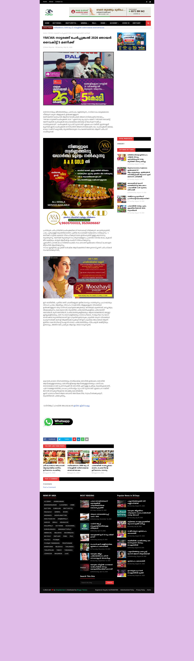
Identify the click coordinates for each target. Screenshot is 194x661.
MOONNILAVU (69, 533)
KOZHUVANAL (70, 526)
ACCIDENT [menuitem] (113, 23)
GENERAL (57, 512)
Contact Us (59, 2)
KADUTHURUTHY (49, 519)
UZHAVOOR (48, 554)
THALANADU (69, 547)
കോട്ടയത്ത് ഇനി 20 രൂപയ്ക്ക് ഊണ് (102, 536)
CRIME (72, 505)
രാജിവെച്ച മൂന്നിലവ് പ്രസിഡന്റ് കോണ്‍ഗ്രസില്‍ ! (139, 198)
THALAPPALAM (49, 550)
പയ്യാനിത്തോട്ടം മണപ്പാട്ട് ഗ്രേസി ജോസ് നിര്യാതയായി (139, 553)
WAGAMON (58, 554)
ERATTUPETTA (68, 508)
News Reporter (49, 47)
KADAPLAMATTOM (61, 515)
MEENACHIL (48, 533)
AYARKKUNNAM (59, 502)
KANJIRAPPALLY (63, 519)
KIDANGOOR (64, 522)
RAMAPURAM (48, 547)
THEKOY (59, 550)
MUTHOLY (47, 536)
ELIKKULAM (57, 508)
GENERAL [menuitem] (84, 23)
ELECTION (47, 508)
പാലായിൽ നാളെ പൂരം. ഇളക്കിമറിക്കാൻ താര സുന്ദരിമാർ (137, 208)
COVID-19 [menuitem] (125, 23)
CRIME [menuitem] (102, 23)
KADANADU (48, 515)
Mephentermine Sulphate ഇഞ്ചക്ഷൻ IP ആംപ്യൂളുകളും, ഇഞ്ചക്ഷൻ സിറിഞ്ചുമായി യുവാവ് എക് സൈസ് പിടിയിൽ (139, 172)
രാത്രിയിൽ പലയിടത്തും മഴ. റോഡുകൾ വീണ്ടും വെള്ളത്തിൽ (139, 543)
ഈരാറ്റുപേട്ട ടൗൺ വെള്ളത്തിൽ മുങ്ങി (136, 572)
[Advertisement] (134, 88)
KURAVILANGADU (49, 529)
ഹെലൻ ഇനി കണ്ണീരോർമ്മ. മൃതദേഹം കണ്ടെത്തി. (101, 546)
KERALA (55, 522)
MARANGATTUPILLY (64, 529)
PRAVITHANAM (67, 543)
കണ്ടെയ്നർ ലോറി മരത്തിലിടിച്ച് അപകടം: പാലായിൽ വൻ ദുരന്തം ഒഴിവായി (137, 187)
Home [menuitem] (47, 23)
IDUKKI (65, 512)
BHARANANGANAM (50, 505)
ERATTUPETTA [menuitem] (71, 23)
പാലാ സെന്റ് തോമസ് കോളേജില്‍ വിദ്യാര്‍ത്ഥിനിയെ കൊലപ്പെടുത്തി (99, 504)
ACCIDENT (47, 502)
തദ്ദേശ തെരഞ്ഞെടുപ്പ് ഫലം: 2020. (99, 515)
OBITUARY (57, 536)
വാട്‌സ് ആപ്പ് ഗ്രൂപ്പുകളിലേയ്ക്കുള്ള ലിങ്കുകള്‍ (99, 526)
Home (45, 2)
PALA (71, 536)
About (51, 2)
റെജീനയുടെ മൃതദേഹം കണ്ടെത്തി (137, 532)
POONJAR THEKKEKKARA (52, 543)
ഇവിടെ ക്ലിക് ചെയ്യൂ (82, 406)
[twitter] (150, 2)
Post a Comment (49, 487)
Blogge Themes (82, 590)
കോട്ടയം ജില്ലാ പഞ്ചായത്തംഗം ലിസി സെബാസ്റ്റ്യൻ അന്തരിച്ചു (100, 556)
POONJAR (56, 540)
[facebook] (147, 2)
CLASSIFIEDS (63, 505)
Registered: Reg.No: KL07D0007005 (106, 590)
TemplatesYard (60, 590)
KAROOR (47, 522)
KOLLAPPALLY (48, 526)
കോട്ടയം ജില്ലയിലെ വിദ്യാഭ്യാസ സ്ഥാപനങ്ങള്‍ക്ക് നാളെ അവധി (139, 513)
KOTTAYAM (59, 526)
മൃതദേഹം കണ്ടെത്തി (136, 561)
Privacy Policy (140, 590)
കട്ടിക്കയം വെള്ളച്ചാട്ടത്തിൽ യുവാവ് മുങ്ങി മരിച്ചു (139, 523)
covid (66, 554)
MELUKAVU (58, 533)
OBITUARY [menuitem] (136, 23)
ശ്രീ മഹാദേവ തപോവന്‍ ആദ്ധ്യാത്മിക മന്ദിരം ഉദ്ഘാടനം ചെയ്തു (53, 468)
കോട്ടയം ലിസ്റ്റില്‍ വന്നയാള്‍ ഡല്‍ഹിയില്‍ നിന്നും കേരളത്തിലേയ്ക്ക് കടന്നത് (101, 567)
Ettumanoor (48, 512)
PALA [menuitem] (94, 23)
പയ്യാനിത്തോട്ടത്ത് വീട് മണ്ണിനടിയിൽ (137, 502)
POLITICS (47, 540)
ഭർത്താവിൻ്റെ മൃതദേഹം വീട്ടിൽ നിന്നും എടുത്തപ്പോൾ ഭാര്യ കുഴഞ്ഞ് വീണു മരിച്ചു (138, 158)
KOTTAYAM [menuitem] (57, 23)
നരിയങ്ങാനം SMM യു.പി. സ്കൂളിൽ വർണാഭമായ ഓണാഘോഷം (79, 28)
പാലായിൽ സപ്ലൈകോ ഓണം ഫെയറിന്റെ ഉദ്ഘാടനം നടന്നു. (102, 468)
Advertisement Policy (127, 590)
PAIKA (65, 536)
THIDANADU (68, 550)
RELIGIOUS (59, 547)
